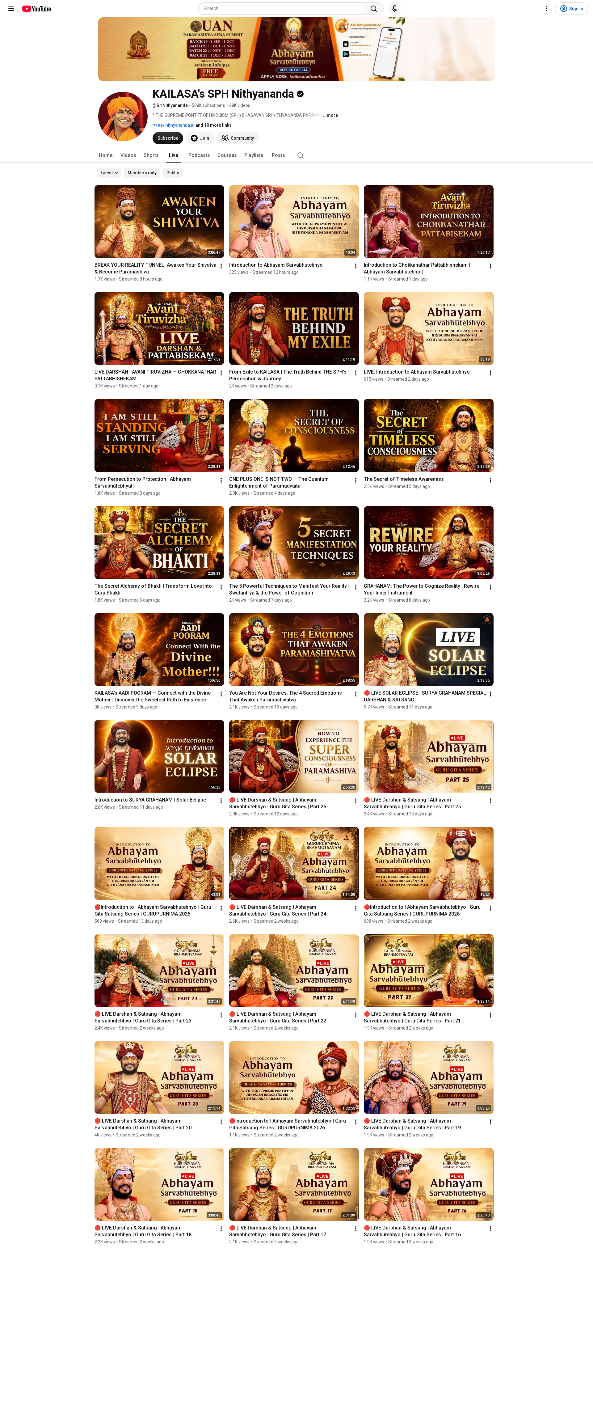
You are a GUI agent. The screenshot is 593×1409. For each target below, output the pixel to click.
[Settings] (546, 8)
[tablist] (296, 155)
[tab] (105, 155)
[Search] (374, 8)
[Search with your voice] (395, 8)
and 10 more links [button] (214, 125)
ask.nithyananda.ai (175, 125)
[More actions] (221, 266)
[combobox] (283, 8)
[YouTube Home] (36, 8)
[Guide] (11, 8)
